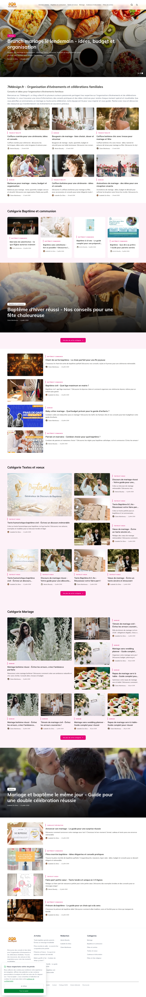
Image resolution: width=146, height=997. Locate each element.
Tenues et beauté (15, 133)
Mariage (82, 5)
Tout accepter (23, 991)
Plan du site (85, 985)
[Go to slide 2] (140, 73)
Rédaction (64, 936)
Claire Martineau (12, 320)
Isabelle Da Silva (12, 59)
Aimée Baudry (65, 940)
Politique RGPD (63, 985)
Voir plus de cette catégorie (72, 340)
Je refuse (24, 986)
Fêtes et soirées (108, 5)
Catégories (92, 936)
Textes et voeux (72, 5)
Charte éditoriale (75, 985)
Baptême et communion (58, 5)
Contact (54, 985)
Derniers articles (44, 5)
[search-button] (132, 5)
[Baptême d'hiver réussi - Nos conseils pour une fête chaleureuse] (73, 297)
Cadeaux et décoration (93, 5)
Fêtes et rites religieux (94, 958)
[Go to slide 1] (138, 73)
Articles (37, 936)
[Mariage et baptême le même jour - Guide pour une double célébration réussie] (73, 783)
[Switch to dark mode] (137, 5)
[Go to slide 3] (142, 73)
